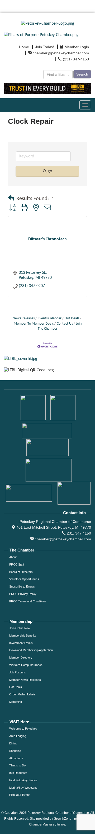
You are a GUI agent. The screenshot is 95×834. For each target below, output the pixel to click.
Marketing (15, 701)
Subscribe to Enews (22, 586)
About (13, 557)
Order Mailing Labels (22, 694)
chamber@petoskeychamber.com (62, 539)
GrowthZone (63, 818)
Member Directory (20, 657)
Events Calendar (49, 318)
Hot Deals (72, 318)
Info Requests (18, 772)
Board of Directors (21, 571)
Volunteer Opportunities (24, 579)
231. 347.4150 (78, 533)
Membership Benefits (22, 635)
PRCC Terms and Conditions (27, 601)
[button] (11, 199)
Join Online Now (19, 628)
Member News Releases (25, 679)
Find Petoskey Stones (23, 780)
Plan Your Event (19, 794)
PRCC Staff (16, 564)
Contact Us (65, 323)
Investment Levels (21, 643)
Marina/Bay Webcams (23, 787)
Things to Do (17, 765)
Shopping (15, 750)
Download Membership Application (31, 650)
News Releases (24, 318)
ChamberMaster (40, 824)
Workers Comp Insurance (25, 665)
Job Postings (17, 672)
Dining (13, 743)
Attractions (16, 758)
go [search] (50, 171)
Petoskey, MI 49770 (53, 527)
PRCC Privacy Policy (22, 593)
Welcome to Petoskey (23, 728)
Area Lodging (17, 736)
